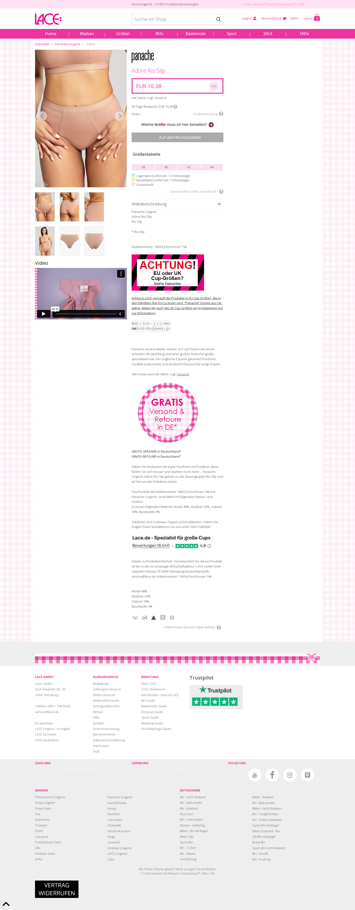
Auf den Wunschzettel (180, 137)
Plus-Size (186, 814)
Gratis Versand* (254, 4)
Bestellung (100, 683)
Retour (98, 712)
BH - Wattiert (189, 808)
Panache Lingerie (67, 44)
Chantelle (114, 825)
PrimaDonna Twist (48, 842)
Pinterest (307, 775)
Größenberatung (205, 114)
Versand (183, 374)
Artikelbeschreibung (149, 204)
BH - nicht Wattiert (193, 797)
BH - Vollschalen (191, 819)
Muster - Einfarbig (192, 825)
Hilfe (294, 18)
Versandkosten (206, 869)
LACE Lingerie (117, 853)
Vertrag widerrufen (106, 706)
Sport (232, 33)
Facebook (272, 775)
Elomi (39, 831)
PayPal (70, 769)
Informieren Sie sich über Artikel (189, 627)
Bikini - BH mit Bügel (194, 831)
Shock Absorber (119, 831)
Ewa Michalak (116, 803)
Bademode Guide (154, 706)
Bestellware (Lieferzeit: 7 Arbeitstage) (162, 180)
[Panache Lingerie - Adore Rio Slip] (81, 118)
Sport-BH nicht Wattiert (268, 848)
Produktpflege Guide (156, 729)
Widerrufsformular (106, 700)
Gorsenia (41, 836)
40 (166, 167)
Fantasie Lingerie (119, 848)
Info (175, 107)
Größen (123, 33)
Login (246, 18)
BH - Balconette (191, 802)
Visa (77, 769)
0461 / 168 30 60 (59, 706)
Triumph (41, 825)
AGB (96, 751)
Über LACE (148, 683)
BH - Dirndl (260, 853)
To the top (6, 904)
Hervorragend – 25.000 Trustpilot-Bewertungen (165, 4)
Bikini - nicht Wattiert (267, 808)
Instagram (290, 775)
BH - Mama (187, 853)
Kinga (111, 836)
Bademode (195, 33)
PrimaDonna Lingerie (50, 797)
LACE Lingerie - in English (52, 729)
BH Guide (148, 700)
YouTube (254, 775)
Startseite (42, 44)
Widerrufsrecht (104, 695)
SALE (267, 33)
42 (189, 167)
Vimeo (237, 775)
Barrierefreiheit (104, 734)
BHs (159, 33)
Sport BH (186, 842)
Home (50, 33)
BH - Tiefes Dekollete (267, 820)
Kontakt (98, 723)
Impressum (101, 745)
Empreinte (42, 819)
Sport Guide (150, 717)
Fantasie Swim (45, 853)
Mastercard (88, 769)
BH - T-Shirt (188, 848)
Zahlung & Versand (107, 689)
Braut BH (258, 842)
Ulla (37, 848)
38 (143, 167)
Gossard (113, 842)
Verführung (188, 859)
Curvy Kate (114, 820)
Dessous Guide (152, 712)
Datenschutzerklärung (109, 740)
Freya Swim (43, 808)
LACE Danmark (45, 734)
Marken (87, 33)
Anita (38, 859)
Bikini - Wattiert (263, 797)
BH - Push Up (261, 859)
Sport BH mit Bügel (265, 825)
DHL (175, 769)
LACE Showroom (153, 689)
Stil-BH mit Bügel (264, 836)
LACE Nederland (46, 740)
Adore (90, 44)
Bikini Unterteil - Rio (266, 831)
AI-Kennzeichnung (106, 729)
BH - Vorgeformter (265, 814)
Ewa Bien (113, 814)
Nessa (111, 808)
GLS (180, 769)
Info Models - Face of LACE (160, 695)
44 (211, 167)
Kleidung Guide (152, 723)
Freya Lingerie (45, 802)
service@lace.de (47, 712)
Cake (110, 859)
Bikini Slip (186, 836)
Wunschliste (271, 18)
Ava (37, 814)
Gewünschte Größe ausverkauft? (193, 191)
